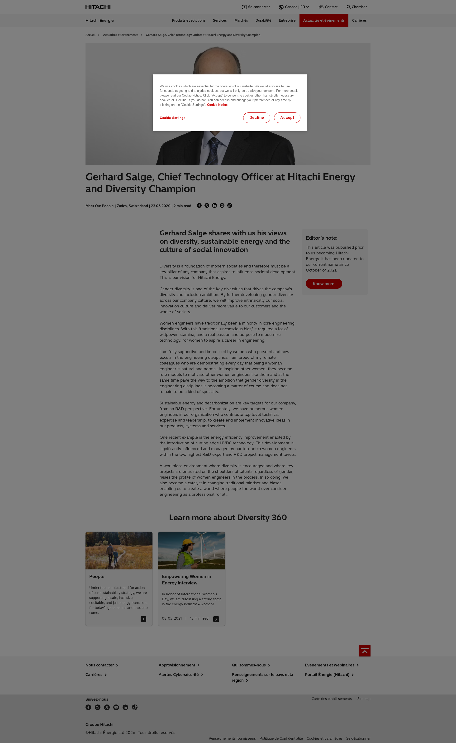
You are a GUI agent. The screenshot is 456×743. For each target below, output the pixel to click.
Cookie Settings (172, 118)
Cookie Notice (217, 105)
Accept (287, 118)
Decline (256, 118)
